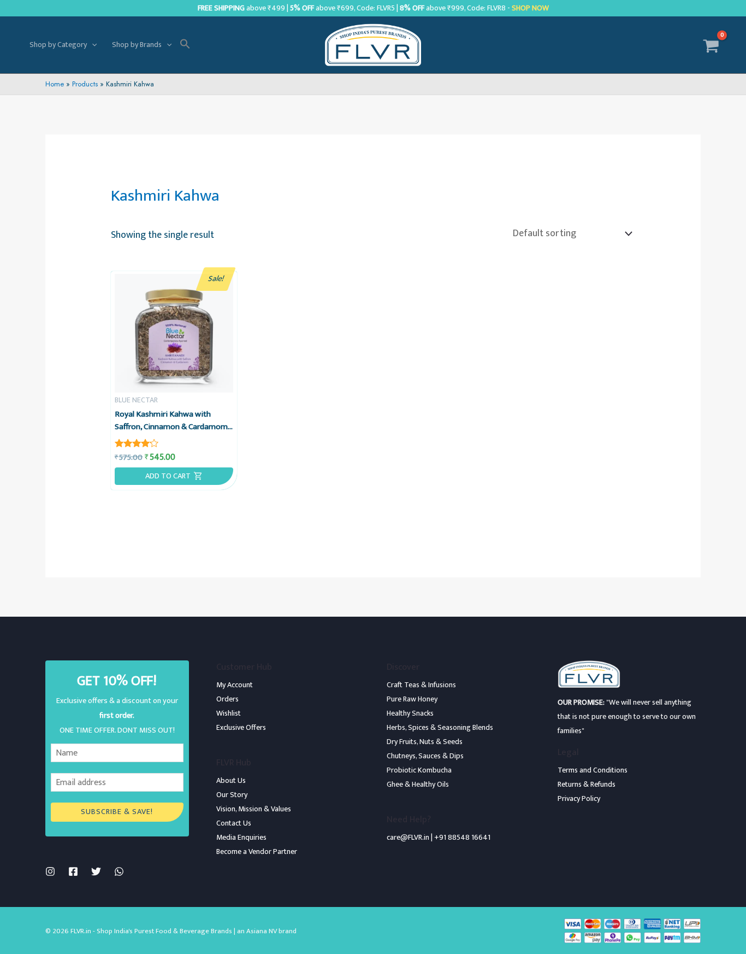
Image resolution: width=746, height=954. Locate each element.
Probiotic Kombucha (419, 770)
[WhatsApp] (119, 871)
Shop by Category (58, 44)
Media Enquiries (241, 837)
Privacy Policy (579, 798)
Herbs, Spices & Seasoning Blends (440, 727)
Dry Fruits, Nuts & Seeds (425, 741)
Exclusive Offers (241, 727)
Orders (227, 699)
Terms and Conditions (592, 770)
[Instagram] (50, 871)
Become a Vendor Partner (256, 851)
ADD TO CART (168, 476)
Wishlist (228, 713)
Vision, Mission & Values (253, 809)
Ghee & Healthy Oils (418, 784)
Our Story (231, 794)
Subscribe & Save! (117, 811)
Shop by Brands (137, 44)
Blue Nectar (136, 400)
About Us (231, 780)
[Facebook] (73, 871)
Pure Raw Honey (412, 699)
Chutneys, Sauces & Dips (425, 756)
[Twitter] (96, 871)
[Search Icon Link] (185, 44)
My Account (234, 684)
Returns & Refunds (586, 784)
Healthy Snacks (410, 713)
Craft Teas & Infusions (421, 684)
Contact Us (233, 823)
